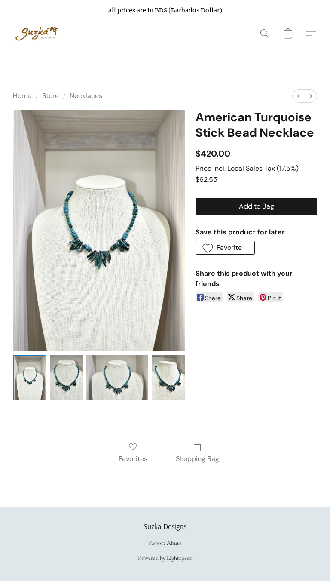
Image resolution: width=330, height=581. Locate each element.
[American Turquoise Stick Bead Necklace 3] (168, 377)
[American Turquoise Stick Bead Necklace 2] (117, 377)
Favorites (133, 458)
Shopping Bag (197, 458)
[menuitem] (299, 96)
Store (50, 95)
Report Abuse (165, 543)
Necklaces (86, 95)
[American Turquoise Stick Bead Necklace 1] (66, 377)
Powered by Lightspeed (165, 558)
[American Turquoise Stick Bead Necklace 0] (29, 377)
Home (22, 95)
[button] (38, 33)
